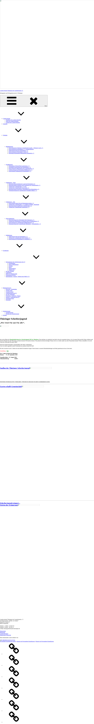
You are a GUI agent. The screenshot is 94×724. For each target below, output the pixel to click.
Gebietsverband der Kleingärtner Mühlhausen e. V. (20, 170)
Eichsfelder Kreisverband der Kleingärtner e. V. (20, 167)
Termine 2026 (9, 290)
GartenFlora (8, 272)
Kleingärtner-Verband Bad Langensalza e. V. (19, 166)
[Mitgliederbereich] (14, 699)
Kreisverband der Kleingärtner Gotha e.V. (18, 152)
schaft (19, 386)
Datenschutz (3, 631)
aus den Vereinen (10, 271)
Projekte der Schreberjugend (12, 314)
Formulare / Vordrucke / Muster (13, 296)
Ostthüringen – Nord (10, 182)
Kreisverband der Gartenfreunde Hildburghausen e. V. (21, 222)
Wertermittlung (12, 268)
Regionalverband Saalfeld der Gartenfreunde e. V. (20, 206)
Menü (46, 106)
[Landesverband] (14, 654)
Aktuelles (5, 124)
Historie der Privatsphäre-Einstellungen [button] (26, 641)
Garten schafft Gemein (8, 386)
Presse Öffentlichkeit (13, 264)
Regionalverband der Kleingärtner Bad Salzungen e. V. (21, 220)
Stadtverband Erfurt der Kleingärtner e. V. (18, 150)
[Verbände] (14, 676)
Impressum (2, 632)
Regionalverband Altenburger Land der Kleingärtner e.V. (22, 184)
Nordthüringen (9, 164)
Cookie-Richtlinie (4, 633)
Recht (10, 267)
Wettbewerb (11, 270)
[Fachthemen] (14, 688)
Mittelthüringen (9, 146)
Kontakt (5, 315)
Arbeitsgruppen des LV (11, 293)
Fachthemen (6, 250)
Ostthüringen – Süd (10, 202)
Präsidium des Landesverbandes (13, 120)
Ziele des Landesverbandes (12, 121)
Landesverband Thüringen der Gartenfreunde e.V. (11, 90)
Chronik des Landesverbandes (13, 122)
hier (8, 351)
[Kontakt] (14, 722)
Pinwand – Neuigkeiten (11, 289)
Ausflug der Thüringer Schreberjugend (15, 368)
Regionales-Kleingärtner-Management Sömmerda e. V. (21, 153)
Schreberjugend (6, 311)
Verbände (5, 135)
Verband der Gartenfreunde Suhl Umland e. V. (19, 238)
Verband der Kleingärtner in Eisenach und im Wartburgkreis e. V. (24, 221)
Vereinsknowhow (10, 298)
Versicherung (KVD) (11, 275)
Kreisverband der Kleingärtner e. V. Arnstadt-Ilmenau (21, 149)
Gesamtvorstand (9, 292)
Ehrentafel (8, 299)
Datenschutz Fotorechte (5, 635)
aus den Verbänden (10, 294)
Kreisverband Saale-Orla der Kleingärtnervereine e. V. (21, 203)
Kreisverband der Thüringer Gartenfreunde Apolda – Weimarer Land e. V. (26, 148)
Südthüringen (9, 235)
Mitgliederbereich (7, 288)
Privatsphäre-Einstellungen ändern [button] (8, 641)
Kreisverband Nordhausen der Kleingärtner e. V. (20, 171)
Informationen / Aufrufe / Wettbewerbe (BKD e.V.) (18, 276)
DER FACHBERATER (11, 274)
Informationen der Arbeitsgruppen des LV (15, 262)
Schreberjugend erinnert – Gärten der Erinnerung (10, 504)
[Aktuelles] (14, 665)
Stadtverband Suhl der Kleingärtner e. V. (18, 236)
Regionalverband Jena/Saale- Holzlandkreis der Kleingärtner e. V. (24, 189)
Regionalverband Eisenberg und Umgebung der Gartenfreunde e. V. (24, 185)
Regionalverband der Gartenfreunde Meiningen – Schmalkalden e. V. (25, 224)
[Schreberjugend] (14, 710)
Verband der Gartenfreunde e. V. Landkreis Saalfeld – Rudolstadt (24, 204)
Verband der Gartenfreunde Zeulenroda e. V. (19, 207)
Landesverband (6, 118)
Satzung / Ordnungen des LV (12, 297)
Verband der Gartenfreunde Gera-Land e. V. (19, 188)
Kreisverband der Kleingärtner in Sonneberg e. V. (20, 239)
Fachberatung (12, 263)
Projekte (11, 266)
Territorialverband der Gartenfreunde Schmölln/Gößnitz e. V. (23, 190)
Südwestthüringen (10, 218)
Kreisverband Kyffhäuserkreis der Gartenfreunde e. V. (21, 168)
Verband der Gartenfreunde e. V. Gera (17, 186)
